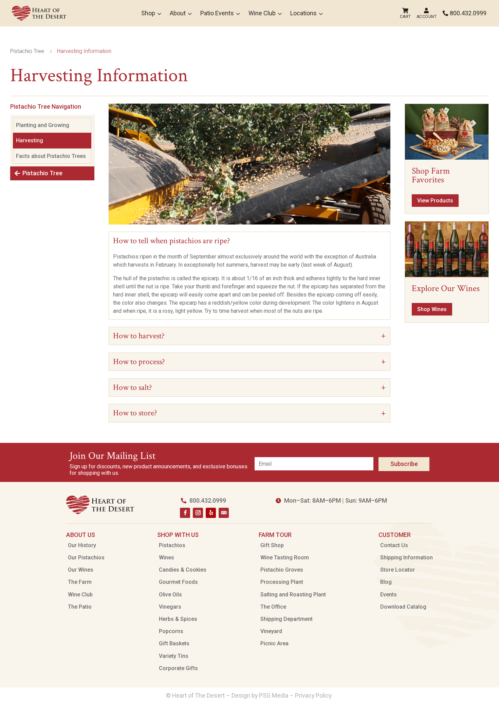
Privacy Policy (314, 695)
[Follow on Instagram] (198, 513)
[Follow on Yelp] (211, 513)
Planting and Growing (42, 125)
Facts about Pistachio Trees (51, 156)
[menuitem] (39, 13)
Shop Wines (432, 309)
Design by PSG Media (260, 695)
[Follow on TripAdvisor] (224, 513)
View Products (435, 200)
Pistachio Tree (42, 173)
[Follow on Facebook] (185, 513)
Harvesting (29, 140)
